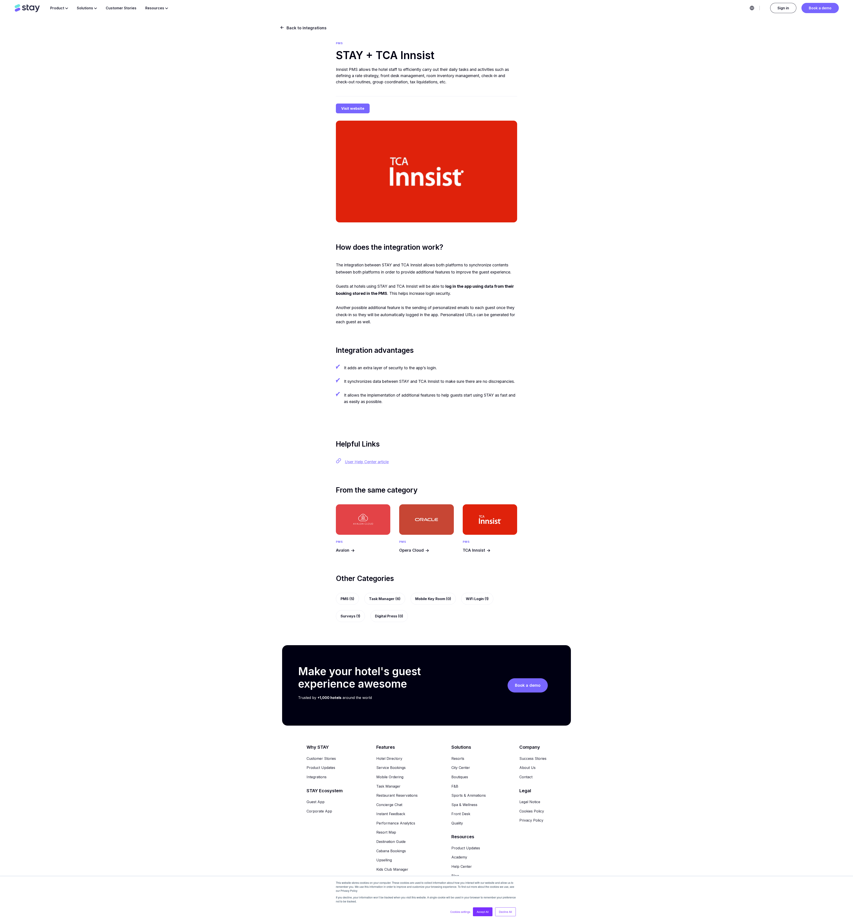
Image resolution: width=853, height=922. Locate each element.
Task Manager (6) (385, 599)
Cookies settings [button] (460, 912)
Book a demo (820, 8)
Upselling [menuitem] (384, 860)
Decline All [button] (505, 912)
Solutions (85, 8)
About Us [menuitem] (527, 767)
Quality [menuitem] (457, 823)
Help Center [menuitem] (461, 866)
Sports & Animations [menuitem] (468, 795)
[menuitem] (321, 747)
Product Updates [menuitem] (321, 767)
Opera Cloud (411, 550)
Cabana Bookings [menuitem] (391, 851)
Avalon (342, 550)
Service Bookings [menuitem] (391, 767)
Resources (154, 8)
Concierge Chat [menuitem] (389, 804)
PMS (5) (347, 599)
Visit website (352, 108)
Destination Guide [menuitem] (391, 841)
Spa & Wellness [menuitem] (464, 804)
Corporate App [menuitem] (319, 811)
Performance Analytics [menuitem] (395, 823)
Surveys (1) (350, 616)
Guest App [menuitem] (316, 802)
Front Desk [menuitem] (460, 814)
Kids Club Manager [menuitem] (392, 869)
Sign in (783, 8)
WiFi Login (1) (477, 599)
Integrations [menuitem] (317, 777)
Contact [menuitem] (525, 777)
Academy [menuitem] (459, 857)
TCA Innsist (474, 550)
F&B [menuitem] (454, 786)
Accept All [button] (483, 912)
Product (57, 8)
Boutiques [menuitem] (459, 777)
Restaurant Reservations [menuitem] (397, 795)
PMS (339, 541)
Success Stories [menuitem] (532, 758)
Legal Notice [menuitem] (529, 802)
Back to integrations (306, 28)
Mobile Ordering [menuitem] (389, 777)
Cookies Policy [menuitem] (531, 811)
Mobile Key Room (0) (433, 599)
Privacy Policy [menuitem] (531, 820)
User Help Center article (367, 461)
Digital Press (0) (389, 616)
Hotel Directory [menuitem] (389, 758)
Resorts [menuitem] (457, 758)
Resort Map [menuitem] (386, 832)
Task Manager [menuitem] (388, 786)
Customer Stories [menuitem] (321, 758)
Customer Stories (121, 8)
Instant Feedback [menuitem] (390, 814)
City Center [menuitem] (460, 767)
